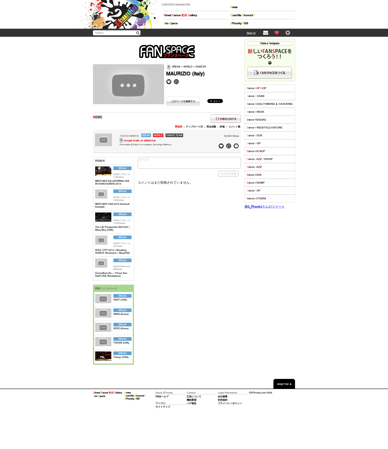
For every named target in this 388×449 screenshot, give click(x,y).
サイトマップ (163, 406)
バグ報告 (191, 403)
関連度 (178, 126)
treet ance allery (180, 15)
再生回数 (211, 126)
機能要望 (191, 399)
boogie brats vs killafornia (140, 140)
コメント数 (234, 126)
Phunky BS (239, 23)
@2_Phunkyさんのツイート (265, 206)
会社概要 (223, 396)
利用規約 (223, 399)
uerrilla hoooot (242, 15)
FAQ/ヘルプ (162, 396)
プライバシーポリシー (230, 403)
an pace (171, 23)
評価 (222, 126)
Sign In (251, 33)
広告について (194, 396)
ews (233, 7)
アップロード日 (194, 126)
